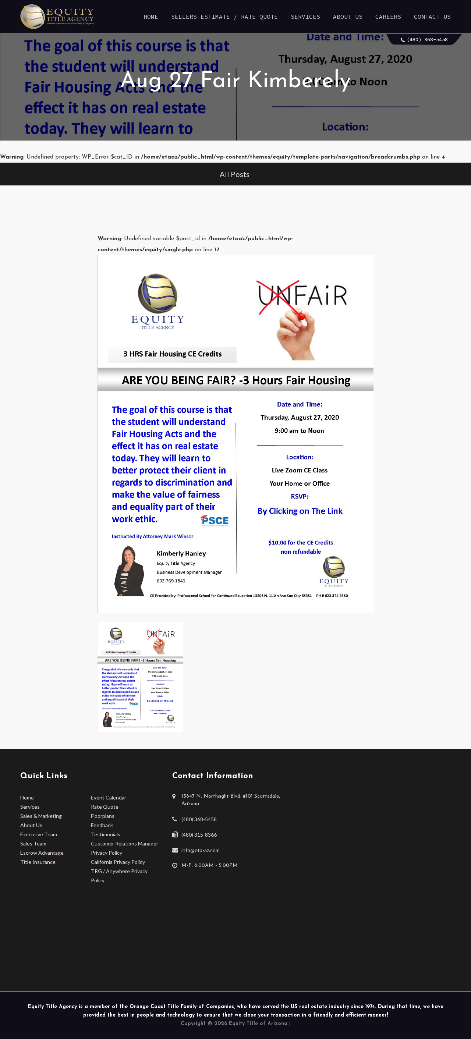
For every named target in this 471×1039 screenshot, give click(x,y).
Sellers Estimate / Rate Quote (224, 16)
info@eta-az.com (200, 850)
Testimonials (105, 834)
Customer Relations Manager (124, 843)
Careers (388, 16)
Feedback (102, 825)
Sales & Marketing (41, 816)
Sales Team (33, 843)
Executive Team (38, 834)
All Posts (234, 174)
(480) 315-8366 (199, 834)
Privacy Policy (106, 853)
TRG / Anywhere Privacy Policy (119, 875)
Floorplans (102, 816)
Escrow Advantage (42, 853)
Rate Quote (104, 807)
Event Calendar (108, 797)
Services (305, 16)
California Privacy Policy (118, 862)
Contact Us (432, 16)
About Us (347, 16)
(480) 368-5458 (427, 39)
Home (151, 16)
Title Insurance (38, 862)
